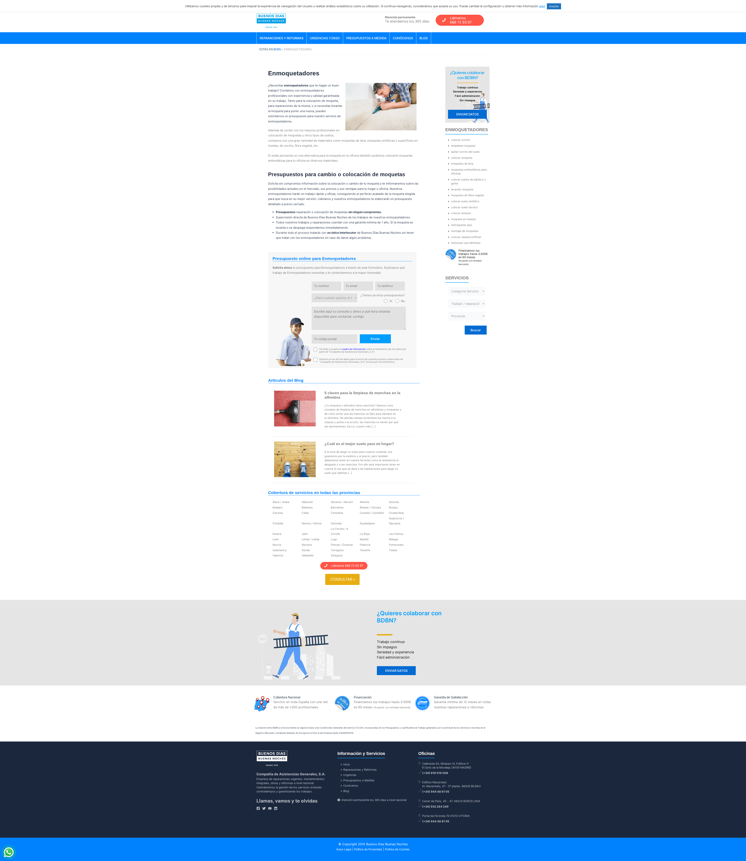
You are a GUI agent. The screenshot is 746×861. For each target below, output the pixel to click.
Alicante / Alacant (342, 502)
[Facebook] (258, 808)
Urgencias (349, 774)
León (276, 539)
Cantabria (337, 512)
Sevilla (306, 550)
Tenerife (365, 550)
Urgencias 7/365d (325, 38)
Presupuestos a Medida (366, 38)
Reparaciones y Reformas (281, 38)
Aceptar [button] (554, 6)
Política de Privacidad (368, 849)
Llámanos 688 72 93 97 (345, 565)
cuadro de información (353, 349)
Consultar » (342, 579)
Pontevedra (396, 544)
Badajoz (277, 507)
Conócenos (403, 38)
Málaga (393, 539)
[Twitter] (264, 808)
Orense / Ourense (342, 544)
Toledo (393, 550)
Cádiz (305, 512)
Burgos (393, 507)
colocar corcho (460, 139)
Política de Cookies (397, 849)
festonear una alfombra (465, 242)
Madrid (364, 539)
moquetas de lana (462, 163)
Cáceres (278, 512)
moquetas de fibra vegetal (467, 195)
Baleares (307, 507)
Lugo (334, 539)
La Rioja (365, 533)
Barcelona (337, 507)
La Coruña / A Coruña (339, 531)
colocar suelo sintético (465, 201)
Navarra (307, 544)
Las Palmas (396, 533)
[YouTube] (270, 808)
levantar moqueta (462, 189)
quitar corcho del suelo (465, 151)
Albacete (307, 502)
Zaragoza (336, 555)
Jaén (305, 533)
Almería (364, 502)
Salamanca (280, 550)
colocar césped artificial (466, 237)
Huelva (277, 533)
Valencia (278, 555)
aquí (542, 6)
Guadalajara (367, 523)
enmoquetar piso (461, 225)
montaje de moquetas (464, 231)
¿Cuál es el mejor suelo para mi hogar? (359, 444)
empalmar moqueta (463, 145)
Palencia (365, 544)
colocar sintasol (461, 213)
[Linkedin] (275, 808)
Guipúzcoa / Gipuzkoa (396, 521)
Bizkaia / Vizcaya (370, 507)
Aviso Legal (343, 849)
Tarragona (337, 550)
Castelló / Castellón (372, 512)
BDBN (277, 49)
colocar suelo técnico (464, 207)
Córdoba (278, 523)
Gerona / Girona (312, 523)
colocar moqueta (461, 157)
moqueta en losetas (463, 219)
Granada (336, 523)
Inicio (346, 764)
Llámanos (461, 20)
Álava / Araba (281, 502)
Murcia (277, 544)
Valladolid (307, 555)
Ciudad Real (396, 512)
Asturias (394, 502)
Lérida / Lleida (310, 539)
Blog (423, 38)
